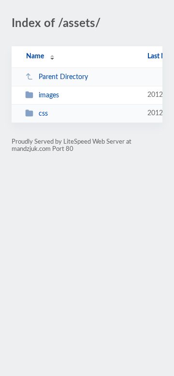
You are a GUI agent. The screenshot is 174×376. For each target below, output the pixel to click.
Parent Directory (63, 77)
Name (35, 56)
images (49, 95)
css (43, 113)
